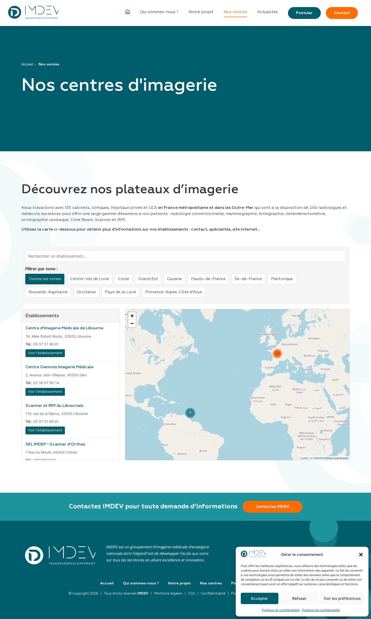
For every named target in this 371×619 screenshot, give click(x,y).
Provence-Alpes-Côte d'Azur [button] (173, 292)
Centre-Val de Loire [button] (89, 279)
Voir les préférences (342, 598)
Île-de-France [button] (248, 279)
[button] (360, 554)
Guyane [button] (174, 279)
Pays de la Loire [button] (120, 292)
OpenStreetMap (323, 458)
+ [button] (132, 316)
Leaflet (304, 458)
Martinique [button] (282, 279)
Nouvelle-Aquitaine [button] (48, 292)
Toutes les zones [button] (45, 279)
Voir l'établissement (45, 353)
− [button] (132, 323)
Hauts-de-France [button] (208, 279)
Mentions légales (168, 593)
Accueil (27, 64)
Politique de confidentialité (281, 610)
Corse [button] (123, 279)
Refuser (299, 598)
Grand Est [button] (148, 279)
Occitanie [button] (86, 292)
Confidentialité (213, 593)
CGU (191, 593)
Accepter (259, 598)
